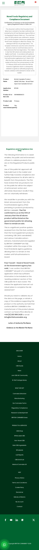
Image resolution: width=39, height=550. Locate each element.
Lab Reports (19, 455)
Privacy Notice (19, 478)
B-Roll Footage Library (19, 380)
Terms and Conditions (19, 483)
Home (19, 356)
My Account (19, 502)
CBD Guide (19, 366)
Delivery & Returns (19, 497)
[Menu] (3, 3)
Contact (19, 506)
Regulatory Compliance (20, 408)
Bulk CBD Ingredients (19, 445)
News (19, 371)
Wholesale (19, 450)
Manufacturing (19, 398)
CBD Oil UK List (19, 460)
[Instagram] (28, 520)
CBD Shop (19, 431)
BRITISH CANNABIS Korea (20, 417)
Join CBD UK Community (19, 375)
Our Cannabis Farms (19, 403)
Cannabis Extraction (19, 394)
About (19, 361)
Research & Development (19, 413)
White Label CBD (19, 436)
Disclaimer (19, 492)
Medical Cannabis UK (19, 464)
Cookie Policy (19, 487)
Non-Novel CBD (20, 440)
